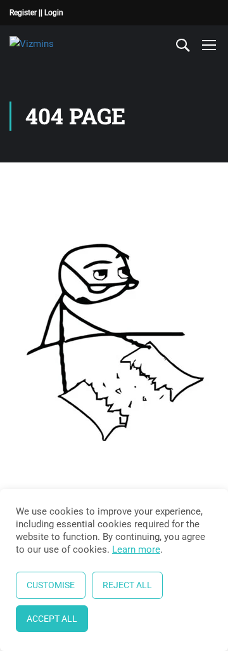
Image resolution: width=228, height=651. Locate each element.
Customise (51, 585)
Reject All (127, 585)
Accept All (52, 619)
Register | (25, 12)
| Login (52, 12)
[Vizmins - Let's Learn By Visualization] (51, 44)
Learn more (136, 549)
